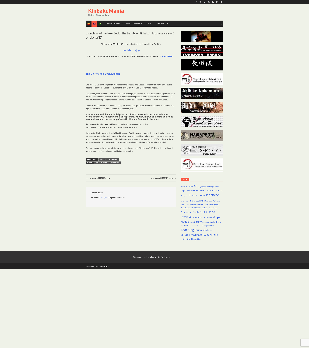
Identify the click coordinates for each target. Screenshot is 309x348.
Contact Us (162, 23)
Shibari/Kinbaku (112, 23)
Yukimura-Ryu (199, 234)
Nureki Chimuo (213, 208)
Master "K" (115, 163)
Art (195, 186)
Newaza (195, 207)
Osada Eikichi (199, 212)
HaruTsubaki (216, 190)
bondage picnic (213, 187)
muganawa (215, 204)
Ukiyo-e (208, 230)
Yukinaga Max (195, 239)
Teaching (187, 229)
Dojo (183, 190)
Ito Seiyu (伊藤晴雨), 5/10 (99, 178)
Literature (113, 160)
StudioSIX (200, 226)
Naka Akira (184, 208)
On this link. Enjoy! (131, 50)
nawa (190, 208)
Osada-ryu (186, 212)
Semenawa (205, 222)
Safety (198, 221)
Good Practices (201, 190)
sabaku (192, 222)
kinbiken (209, 201)
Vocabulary (187, 234)
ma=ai (218, 201)
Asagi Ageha (202, 187)
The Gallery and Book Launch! (103, 73)
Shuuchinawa (192, 226)
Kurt (215, 201)
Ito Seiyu (200, 195)
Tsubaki (199, 230)
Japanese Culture (101, 163)
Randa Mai (210, 218)
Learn (148, 23)
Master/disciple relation (200, 204)
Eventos (103, 160)
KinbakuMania (106, 10)
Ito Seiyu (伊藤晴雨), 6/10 (162, 178)
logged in (105, 197)
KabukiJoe (195, 201)
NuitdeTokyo (203, 208)
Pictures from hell (198, 217)
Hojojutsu (185, 195)
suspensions (209, 225)
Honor (192, 195)
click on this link (166, 56)
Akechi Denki (187, 186)
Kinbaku (203, 200)
